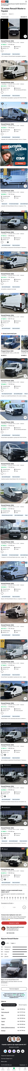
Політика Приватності (6, 1058)
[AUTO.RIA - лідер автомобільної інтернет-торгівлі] (4, 2)
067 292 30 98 (10, 933)
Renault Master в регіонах (9, 1005)
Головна (2, 1069)
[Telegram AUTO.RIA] (5, 1051)
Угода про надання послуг (7, 1055)
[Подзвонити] (22, 1051)
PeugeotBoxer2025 (7, 351)
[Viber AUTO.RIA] (14, 1051)
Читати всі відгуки (14, 989)
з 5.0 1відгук (10, 943)
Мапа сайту (4, 1061)
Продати (14, 1069)
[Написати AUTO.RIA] (18, 1051)
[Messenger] (9, 1051)
